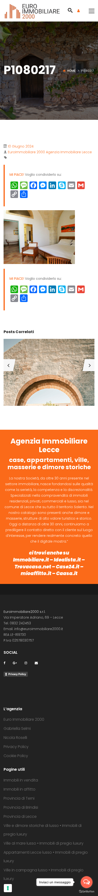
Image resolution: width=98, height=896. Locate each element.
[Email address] (36, 663)
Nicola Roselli (15, 737)
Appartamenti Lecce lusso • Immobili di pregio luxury (46, 857)
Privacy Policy (17, 674)
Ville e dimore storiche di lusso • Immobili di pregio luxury (43, 830)
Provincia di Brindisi (21, 807)
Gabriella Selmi (17, 728)
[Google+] (15, 663)
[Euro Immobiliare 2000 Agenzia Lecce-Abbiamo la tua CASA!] (32, 10)
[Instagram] (25, 663)
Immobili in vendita (21, 780)
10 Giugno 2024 (21, 146)
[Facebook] (4, 663)
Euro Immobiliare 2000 (24, 719)
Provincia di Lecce (20, 816)
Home (71, 71)
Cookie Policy (16, 756)
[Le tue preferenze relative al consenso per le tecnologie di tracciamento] (8, 888)
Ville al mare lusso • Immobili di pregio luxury (43, 843)
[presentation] (8, 365)
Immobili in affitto (19, 789)
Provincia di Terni (19, 798)
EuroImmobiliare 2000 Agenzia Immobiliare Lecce (50, 152)
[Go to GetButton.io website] (86, 891)
